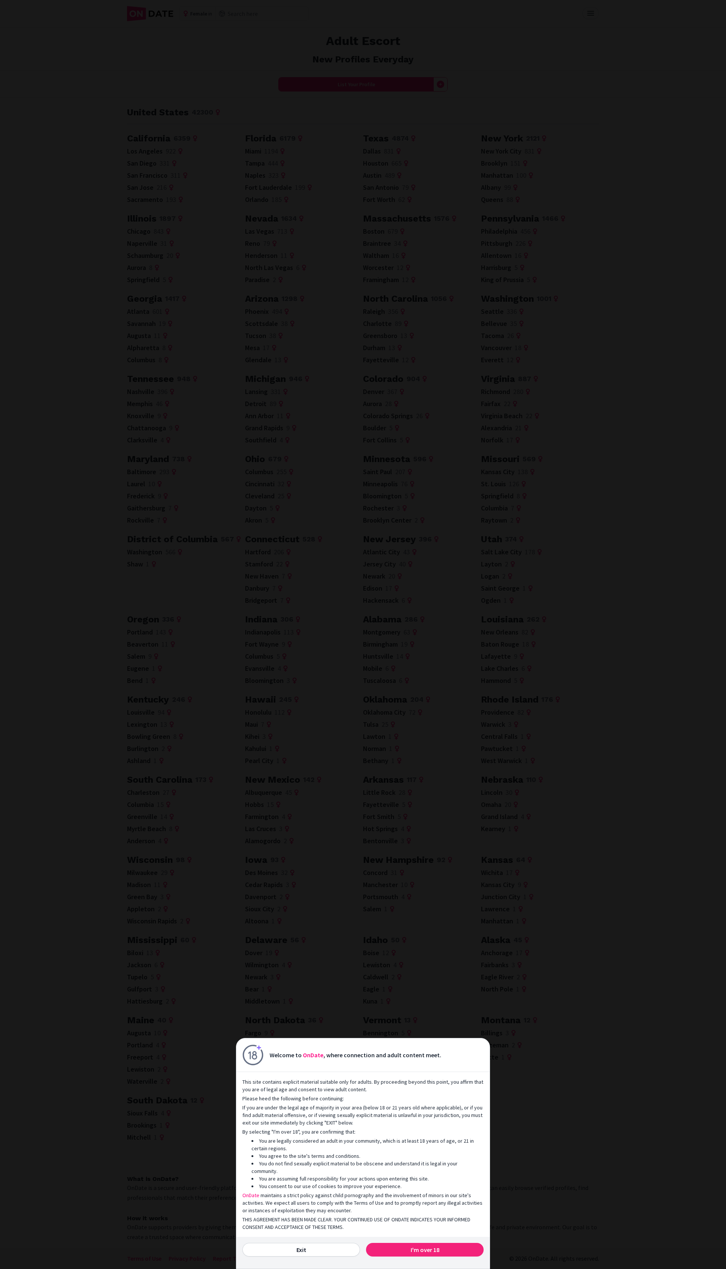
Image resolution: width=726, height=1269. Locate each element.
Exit (301, 1249)
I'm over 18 (425, 1249)
